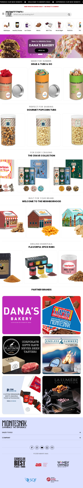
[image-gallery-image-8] (22, 221)
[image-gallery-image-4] (64, 84)
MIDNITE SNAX (43, 454)
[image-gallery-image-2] (18, 175)
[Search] (69, 14)
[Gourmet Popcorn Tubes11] (28, 130)
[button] (33, 54)
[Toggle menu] (3, 13)
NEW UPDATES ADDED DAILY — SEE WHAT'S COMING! (41, 6)
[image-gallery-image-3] (30, 84)
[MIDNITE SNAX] (42, 2)
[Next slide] (52, 54)
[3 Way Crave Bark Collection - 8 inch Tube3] (53, 175)
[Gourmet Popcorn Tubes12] (64, 130)
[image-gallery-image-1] (56, 221)
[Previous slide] (30, 54)
